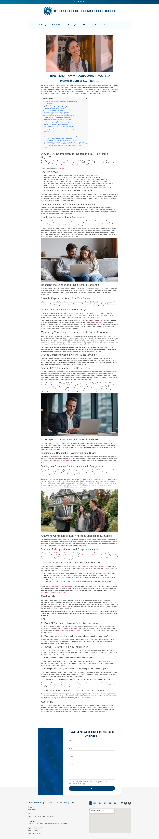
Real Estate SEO (77, 93)
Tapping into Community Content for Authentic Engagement (59, 124)
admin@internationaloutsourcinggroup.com (40, 816)
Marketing (42, 25)
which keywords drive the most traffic (92, 555)
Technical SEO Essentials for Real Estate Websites (57, 119)
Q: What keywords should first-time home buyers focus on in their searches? (64, 136)
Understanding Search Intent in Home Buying (56, 114)
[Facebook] (122, 803)
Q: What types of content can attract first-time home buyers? (60, 140)
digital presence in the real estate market (53, 592)
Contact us (64, 165)
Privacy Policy (104, 781)
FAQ (43, 133)
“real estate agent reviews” (74, 575)
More (105, 25)
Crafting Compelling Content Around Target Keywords (58, 117)
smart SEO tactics (74, 161)
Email (70, 748)
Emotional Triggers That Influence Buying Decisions (57, 107)
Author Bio (45, 147)
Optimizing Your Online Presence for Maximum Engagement (58, 115)
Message (71, 765)
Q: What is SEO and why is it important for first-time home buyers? (61, 135)
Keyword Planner (58, 557)
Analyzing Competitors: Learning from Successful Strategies (58, 126)
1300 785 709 (32, 809)
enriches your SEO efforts (96, 483)
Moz (65, 553)
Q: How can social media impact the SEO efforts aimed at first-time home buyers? (65, 143)
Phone (71, 756)
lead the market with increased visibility (60, 586)
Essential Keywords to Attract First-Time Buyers (56, 112)
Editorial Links (57, 25)
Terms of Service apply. (78, 783)
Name (70, 740)
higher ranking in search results (63, 460)
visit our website (75, 165)
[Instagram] (125, 803)
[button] (121, 24)
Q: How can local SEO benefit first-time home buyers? (58, 138)
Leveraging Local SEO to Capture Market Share (55, 121)
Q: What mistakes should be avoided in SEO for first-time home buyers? (63, 145)
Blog (85, 25)
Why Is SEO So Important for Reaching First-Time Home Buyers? (59, 101)
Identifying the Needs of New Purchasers (55, 108)
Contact (95, 25)
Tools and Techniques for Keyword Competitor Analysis (58, 128)
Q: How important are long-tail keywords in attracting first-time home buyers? (64, 142)
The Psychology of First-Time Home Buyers (53, 105)
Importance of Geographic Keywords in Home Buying (58, 122)
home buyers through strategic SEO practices (94, 566)
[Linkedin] (129, 803)
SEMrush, (54, 553)
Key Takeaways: (48, 103)
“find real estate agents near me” (94, 322)
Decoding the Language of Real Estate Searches (55, 110)
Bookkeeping (72, 25)
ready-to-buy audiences (61, 351)
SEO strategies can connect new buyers (68, 630)
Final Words (45, 131)
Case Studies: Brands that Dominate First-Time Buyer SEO (59, 129)
